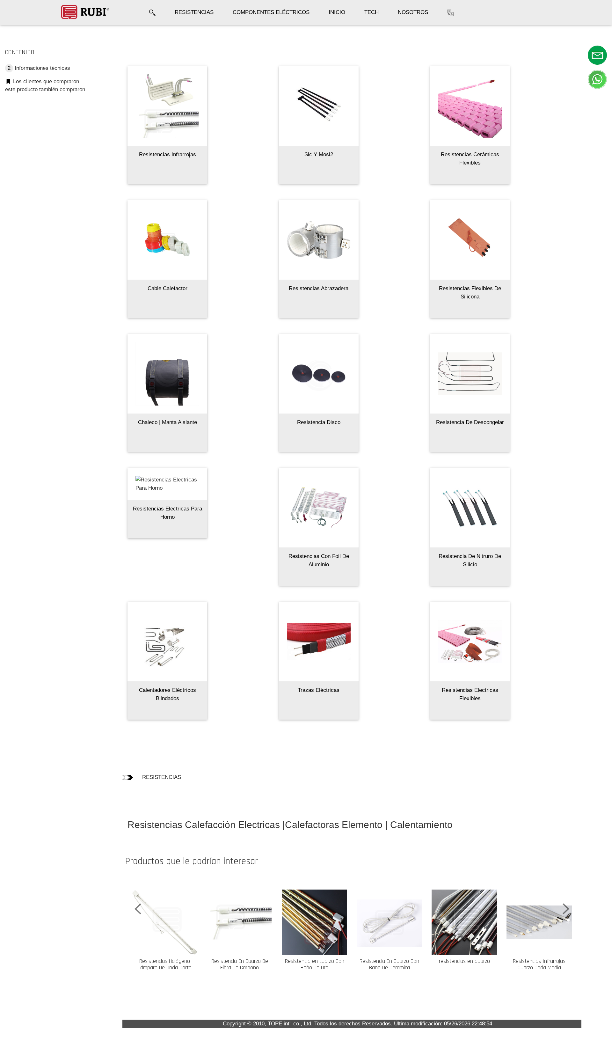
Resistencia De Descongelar (470, 422)
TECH (371, 12)
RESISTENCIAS (194, 12)
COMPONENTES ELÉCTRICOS (271, 12)
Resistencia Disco (318, 422)
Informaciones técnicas (39, 68)
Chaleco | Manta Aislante (167, 422)
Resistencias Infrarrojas (167, 154)
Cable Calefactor (167, 288)
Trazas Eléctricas (318, 690)
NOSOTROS (413, 12)
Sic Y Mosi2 (318, 154)
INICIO (337, 12)
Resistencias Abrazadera (318, 288)
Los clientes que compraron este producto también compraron (45, 85)
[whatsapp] (597, 79)
